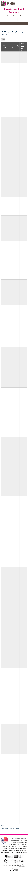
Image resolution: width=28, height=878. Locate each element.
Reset (3, 39)
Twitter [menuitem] (6, 874)
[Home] (14, 3)
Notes (2, 825)
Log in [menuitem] (24, 874)
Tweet (25, 832)
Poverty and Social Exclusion (14, 10)
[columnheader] (6, 47)
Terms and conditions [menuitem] (15, 874)
